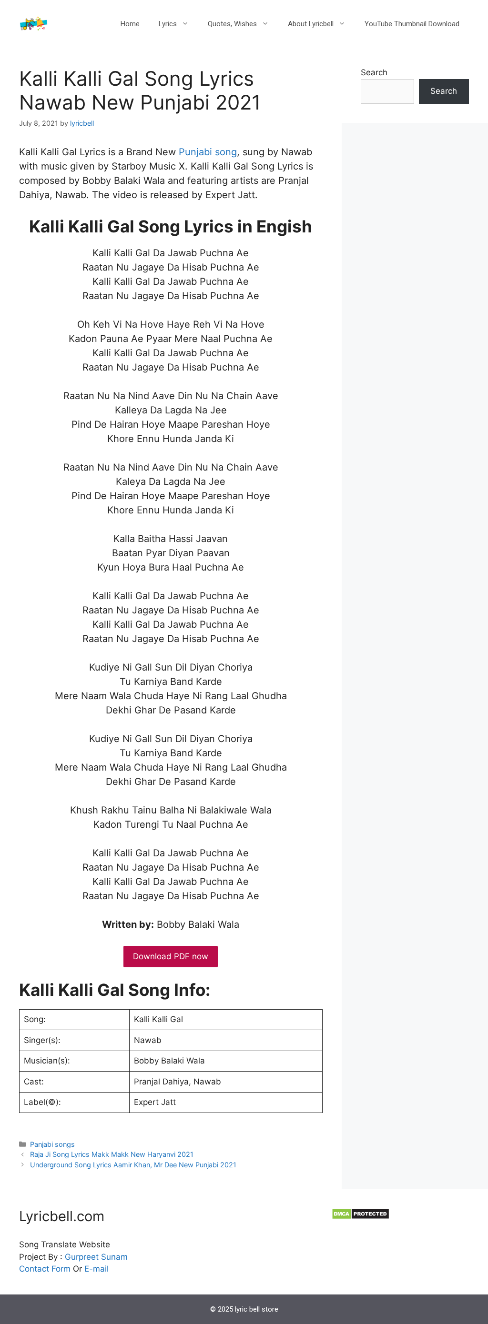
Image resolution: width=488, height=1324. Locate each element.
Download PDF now (170, 956)
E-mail (96, 1269)
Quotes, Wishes (232, 24)
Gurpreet (82, 1257)
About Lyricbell (311, 24)
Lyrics (168, 24)
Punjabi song (208, 152)
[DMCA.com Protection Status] (360, 1217)
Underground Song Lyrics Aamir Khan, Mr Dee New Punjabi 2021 (133, 1165)
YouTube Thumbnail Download (412, 24)
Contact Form (45, 1269)
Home (130, 24)
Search (374, 72)
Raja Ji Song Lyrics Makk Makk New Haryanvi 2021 (111, 1154)
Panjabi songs (52, 1144)
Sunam (113, 1257)
